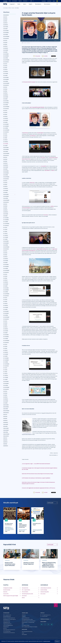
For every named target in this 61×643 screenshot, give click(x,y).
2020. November (6, 149)
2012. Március (5, 352)
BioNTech (52, 206)
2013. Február (5, 330)
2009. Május (5, 418)
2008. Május (5, 443)
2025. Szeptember (6, 36)
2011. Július (5, 367)
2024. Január (5, 75)
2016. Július (5, 250)
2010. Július (5, 391)
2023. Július (5, 87)
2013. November (6, 313)
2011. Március (5, 375)
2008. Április (5, 441)
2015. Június (5, 276)
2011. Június (5, 369)
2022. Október (5, 104)
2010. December (6, 381)
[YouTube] (52, 624)
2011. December (6, 358)
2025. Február (5, 50)
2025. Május (5, 44)
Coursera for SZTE (5, 593)
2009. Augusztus (6, 412)
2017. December (6, 217)
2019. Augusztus (6, 178)
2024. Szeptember (6, 59)
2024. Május (5, 67)
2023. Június (5, 89)
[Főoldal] (5, 4)
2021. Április (5, 139)
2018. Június (5, 206)
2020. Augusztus (6, 155)
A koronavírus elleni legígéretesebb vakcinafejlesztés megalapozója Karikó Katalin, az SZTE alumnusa (38, 487)
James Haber (43, 157)
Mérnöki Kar (5, 628)
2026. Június (5, 18)
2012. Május (5, 348)
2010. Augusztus (6, 389)
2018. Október (5, 198)
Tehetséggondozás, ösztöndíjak (7, 587)
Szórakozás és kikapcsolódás (45, 591)
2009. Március (5, 422)
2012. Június (5, 346)
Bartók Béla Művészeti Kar (7, 616)
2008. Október (5, 432)
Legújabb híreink (7, 560)
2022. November (6, 102)
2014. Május (5, 301)
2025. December (6, 30)
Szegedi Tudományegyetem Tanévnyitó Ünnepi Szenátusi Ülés (23, 525)
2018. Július (5, 204)
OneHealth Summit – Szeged (37, 524)
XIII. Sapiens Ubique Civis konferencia (9, 524)
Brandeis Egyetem (40, 132)
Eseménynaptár (50, 502)
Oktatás (18, 4)
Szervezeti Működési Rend (25, 617)
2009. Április (5, 420)
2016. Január (5, 262)
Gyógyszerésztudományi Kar (7, 623)
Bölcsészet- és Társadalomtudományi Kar (9, 617)
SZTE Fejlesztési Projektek (25, 625)
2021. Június (5, 135)
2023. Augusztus (6, 85)
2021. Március (5, 141)
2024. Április (5, 69)
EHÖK (23, 623)
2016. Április (5, 256)
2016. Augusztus (6, 248)
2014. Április (5, 303)
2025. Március (5, 48)
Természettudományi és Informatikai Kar (9, 632)
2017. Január (5, 239)
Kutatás (24, 4)
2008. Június (5, 439)
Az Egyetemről (12, 4)
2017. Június (5, 229)
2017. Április (5, 233)
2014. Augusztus (6, 295)
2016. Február (5, 260)
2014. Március (5, 305)
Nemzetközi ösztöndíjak (6, 589)
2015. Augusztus (6, 272)
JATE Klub (23, 597)
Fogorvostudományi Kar (6, 620)
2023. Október (5, 81)
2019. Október (5, 174)
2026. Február (5, 26)
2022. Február (5, 120)
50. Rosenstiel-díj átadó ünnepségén (29, 81)
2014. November (6, 289)
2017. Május (5, 231)
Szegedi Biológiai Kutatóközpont (42, 248)
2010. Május (5, 395)
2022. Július (5, 110)
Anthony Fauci (32, 182)
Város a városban (43, 593)
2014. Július (5, 297)
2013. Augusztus (6, 319)
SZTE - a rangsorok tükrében (26, 589)
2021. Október (5, 128)
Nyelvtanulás (5, 591)
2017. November (6, 219)
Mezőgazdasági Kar (6, 626)
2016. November (6, 243)
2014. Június (5, 299)
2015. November (6, 266)
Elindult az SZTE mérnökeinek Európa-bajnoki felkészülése (10, 564)
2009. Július (5, 414)
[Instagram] (48, 624)
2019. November (6, 172)
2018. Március (5, 211)
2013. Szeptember (6, 317)
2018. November (6, 196)
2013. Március (5, 328)
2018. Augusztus (6, 202)
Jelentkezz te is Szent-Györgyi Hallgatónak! (28, 563)
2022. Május (5, 114)
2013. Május (5, 324)
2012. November (6, 336)
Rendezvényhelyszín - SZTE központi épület (28, 622)
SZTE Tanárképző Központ (7, 631)
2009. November (6, 406)
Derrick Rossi (46, 214)
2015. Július (5, 274)
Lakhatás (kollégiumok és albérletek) (46, 587)
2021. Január (5, 145)
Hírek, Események (47, 4)
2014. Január (5, 309)
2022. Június (5, 112)
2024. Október (5, 57)
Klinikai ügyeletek (24, 634)
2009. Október (5, 408)
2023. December (6, 77)
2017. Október (5, 221)
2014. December (6, 287)
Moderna (52, 170)
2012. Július (5, 344)
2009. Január (5, 426)
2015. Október (5, 268)
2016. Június (5, 252)
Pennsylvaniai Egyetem (26, 207)
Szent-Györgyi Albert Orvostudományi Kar (9, 629)
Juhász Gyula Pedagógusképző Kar (8, 625)
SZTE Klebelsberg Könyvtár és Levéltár (27, 593)
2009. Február (5, 424)
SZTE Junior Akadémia (25, 591)
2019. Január (5, 192)
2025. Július (5, 40)
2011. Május (5, 371)
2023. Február (5, 96)
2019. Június (5, 182)
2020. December (6, 147)
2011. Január (5, 379)
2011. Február (5, 377)
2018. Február (5, 213)
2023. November (6, 79)
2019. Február (5, 190)
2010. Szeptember (6, 387)
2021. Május (5, 137)
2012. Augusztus (6, 342)
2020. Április (5, 163)
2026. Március (5, 24)
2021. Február (5, 143)
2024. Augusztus (6, 61)
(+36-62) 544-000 (44, 616)
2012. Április (5, 350)
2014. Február (5, 307)
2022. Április (5, 116)
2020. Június (5, 159)
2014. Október (5, 291)
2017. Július (5, 227)
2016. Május (5, 254)
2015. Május (5, 278)
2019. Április (5, 186)
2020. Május (5, 161)
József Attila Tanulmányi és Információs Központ (28, 620)
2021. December (6, 124)
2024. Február (5, 73)
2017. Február (5, 237)
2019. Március (5, 188)
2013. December (6, 311)
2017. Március (5, 235)
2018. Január (5, 215)
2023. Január (5, 98)
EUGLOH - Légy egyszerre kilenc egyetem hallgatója (10, 595)
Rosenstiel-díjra (25, 132)
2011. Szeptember (6, 363)
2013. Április (5, 326)
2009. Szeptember (6, 410)
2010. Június (5, 393)
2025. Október (5, 34)
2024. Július (5, 63)
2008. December (6, 428)
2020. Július (5, 157)
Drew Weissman (33, 135)
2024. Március (5, 71)
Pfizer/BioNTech (47, 170)
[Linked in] (42, 624)
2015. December (6, 264)
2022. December (6, 100)
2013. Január (5, 332)
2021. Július (5, 133)
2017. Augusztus (6, 225)
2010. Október (5, 385)
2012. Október (5, 338)
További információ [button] (46, 641)
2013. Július (5, 321)
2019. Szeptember (6, 176)
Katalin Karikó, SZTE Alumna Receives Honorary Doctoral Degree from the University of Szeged (37, 473)
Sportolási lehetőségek (44, 589)
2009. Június (5, 416)
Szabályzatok (24, 616)
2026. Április (5, 22)
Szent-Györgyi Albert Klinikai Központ (27, 631)
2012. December (6, 334)
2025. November (6, 32)
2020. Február (5, 167)
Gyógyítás (30, 4)
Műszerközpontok (38, 4)
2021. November (6, 126)
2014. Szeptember (6, 293)
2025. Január (5, 52)
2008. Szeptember (6, 434)
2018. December (6, 194)
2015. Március (5, 282)
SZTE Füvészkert (24, 595)
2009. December (6, 404)
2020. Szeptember (6, 153)
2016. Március (5, 258)
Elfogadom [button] (57, 641)
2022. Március (5, 118)
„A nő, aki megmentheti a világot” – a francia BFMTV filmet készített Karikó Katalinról (36, 463)
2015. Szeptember (6, 270)
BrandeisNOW (43, 166)
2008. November (6, 430)
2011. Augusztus (6, 365)
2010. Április (5, 397)
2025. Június (5, 42)
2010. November (6, 383)
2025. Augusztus (6, 38)
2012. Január (5, 356)
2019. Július (5, 180)
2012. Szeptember (6, 340)
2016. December (6, 241)
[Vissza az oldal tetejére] (56, 605)
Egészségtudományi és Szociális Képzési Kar (9, 619)
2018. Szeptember (6, 200)
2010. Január (5, 402)
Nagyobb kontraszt (57, 1)
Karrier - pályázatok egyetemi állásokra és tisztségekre (29, 626)
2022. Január (5, 122)
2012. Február (5, 354)
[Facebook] (45, 624)
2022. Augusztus (6, 108)
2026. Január (5, 28)
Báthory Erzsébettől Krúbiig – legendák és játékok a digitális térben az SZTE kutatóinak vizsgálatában (49, 565)
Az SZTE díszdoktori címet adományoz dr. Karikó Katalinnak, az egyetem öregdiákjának (36, 477)
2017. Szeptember (6, 223)
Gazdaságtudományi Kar (6, 622)
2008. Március (5, 445)
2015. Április (5, 280)
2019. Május (5, 184)
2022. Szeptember (6, 106)
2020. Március (5, 165)
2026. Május (5, 20)
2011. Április (5, 373)
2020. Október (5, 151)
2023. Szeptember (6, 83)
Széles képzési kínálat (25, 587)
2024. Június (5, 65)
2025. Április (5, 46)
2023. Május (5, 91)
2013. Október (5, 315)
